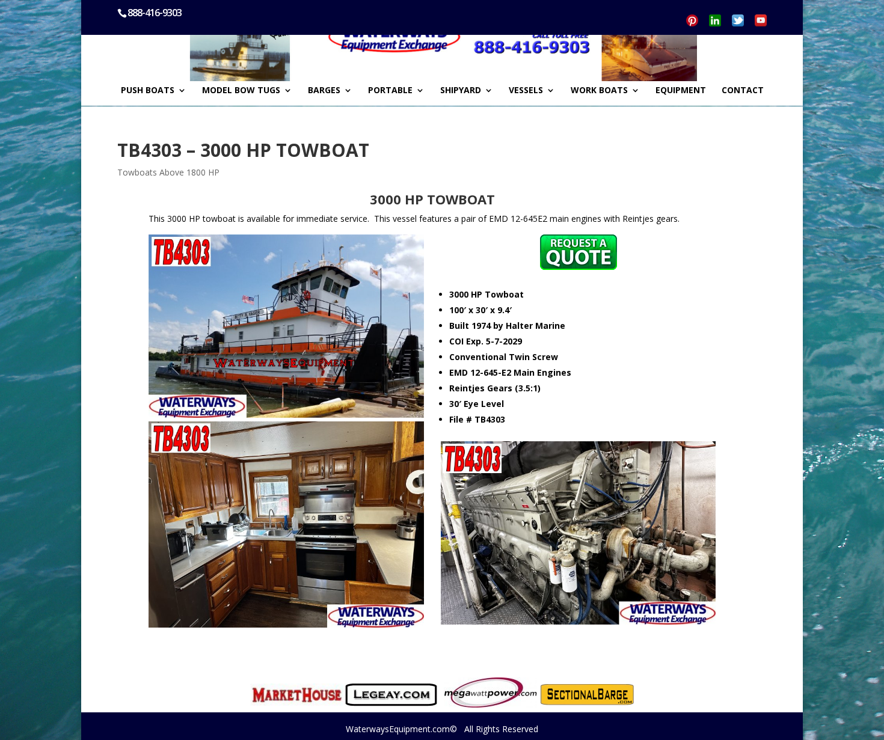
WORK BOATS (599, 91)
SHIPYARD (460, 91)
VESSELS (526, 91)
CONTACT (743, 91)
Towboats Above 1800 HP (168, 172)
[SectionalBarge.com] (587, 694)
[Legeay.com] (391, 695)
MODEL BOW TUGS (241, 91)
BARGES (324, 91)
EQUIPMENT (680, 91)
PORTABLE (390, 91)
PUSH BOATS (147, 91)
